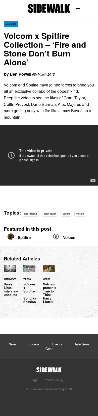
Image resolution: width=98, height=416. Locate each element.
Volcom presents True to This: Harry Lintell (49, 287)
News (12, 344)
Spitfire (66, 213)
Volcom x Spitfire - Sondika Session (29, 287)
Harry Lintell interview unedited (10, 284)
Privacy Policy (53, 379)
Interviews (82, 344)
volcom (80, 213)
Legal (34, 379)
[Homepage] (49, 368)
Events (57, 344)
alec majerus (30, 213)
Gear (49, 348)
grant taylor (50, 213)
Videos (11, 23)
